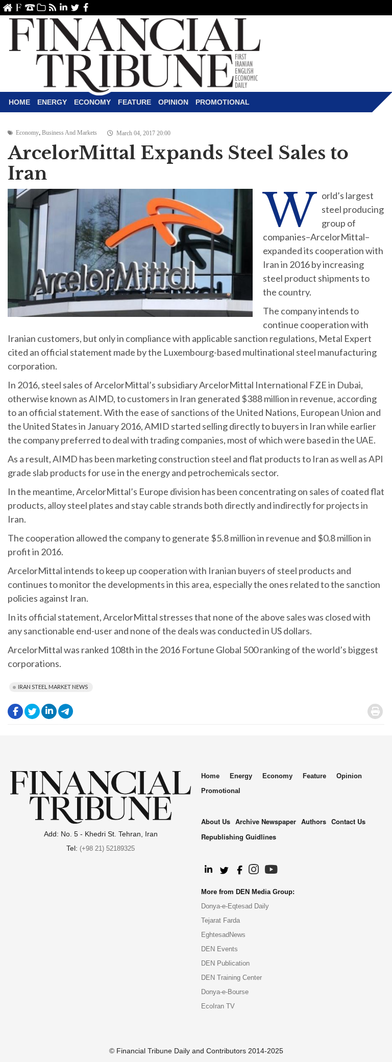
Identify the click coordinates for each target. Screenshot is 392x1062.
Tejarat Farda (220, 920)
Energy (52, 102)
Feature (134, 102)
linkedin (63, 7)
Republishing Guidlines (238, 837)
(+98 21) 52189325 (107, 848)
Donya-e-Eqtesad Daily (235, 906)
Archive (41, 7)
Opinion (173, 102)
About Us (18, 7)
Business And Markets (69, 132)
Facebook (86, 7)
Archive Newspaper (265, 821)
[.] (208, 870)
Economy (92, 102)
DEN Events (219, 949)
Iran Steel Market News (53, 686)
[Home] (134, 54)
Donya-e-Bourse (225, 992)
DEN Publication (225, 963)
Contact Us (29, 7)
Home (7, 7)
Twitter (74, 7)
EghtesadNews (223, 934)
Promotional (222, 102)
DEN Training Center (231, 977)
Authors (313, 821)
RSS (52, 7)
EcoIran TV (218, 1006)
